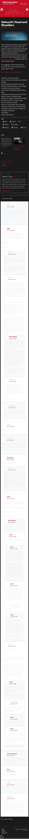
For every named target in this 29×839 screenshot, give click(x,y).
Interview (17, 72)
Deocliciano (10, 458)
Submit (3, 830)
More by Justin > (6, 191)
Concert (9, 72)
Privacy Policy (5, 832)
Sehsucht (21, 53)
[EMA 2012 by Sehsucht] (7, 141)
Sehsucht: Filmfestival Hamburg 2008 (19, 146)
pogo (8, 228)
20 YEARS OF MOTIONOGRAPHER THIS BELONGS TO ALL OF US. (14, 12)
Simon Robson (13, 337)
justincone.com (17, 177)
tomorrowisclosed (12, 754)
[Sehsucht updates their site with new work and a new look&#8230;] (6, 156)
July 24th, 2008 (12, 338)
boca (8, 769)
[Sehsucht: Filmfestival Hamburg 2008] (19, 141)
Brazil (3, 72)
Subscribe (4, 833)
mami (8, 496)
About (3, 829)
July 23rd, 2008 (10, 207)
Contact (3, 831)
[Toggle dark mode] (23, 3)
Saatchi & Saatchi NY (8, 59)
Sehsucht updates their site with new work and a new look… (6, 162)
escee (11, 547)
